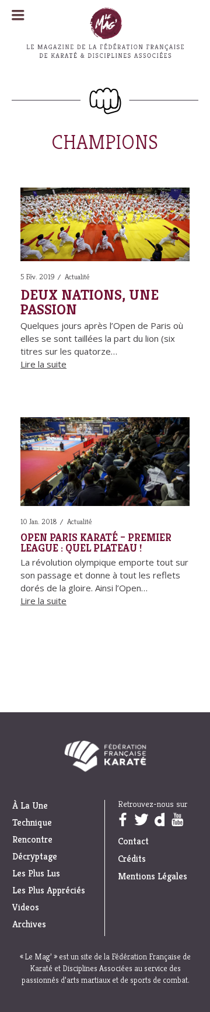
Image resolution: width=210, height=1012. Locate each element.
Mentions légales (152, 876)
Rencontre (32, 839)
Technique (32, 823)
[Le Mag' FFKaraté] (105, 81)
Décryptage (34, 856)
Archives (29, 924)
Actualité (77, 277)
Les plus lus (36, 873)
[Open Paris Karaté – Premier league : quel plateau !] (105, 463)
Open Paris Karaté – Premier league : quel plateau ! (96, 542)
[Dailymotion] (159, 819)
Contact (133, 841)
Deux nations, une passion (89, 302)
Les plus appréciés (48, 890)
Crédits (132, 858)
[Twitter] (141, 819)
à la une (30, 806)
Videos (25, 907)
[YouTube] (177, 819)
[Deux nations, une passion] (105, 226)
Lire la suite (43, 364)
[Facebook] (122, 819)
